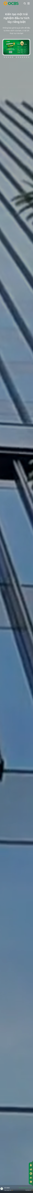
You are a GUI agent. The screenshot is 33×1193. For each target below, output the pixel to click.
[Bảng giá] (31, 1169)
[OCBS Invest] (31, 1173)
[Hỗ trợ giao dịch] (31, 1177)
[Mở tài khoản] (31, 1165)
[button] (4, 57)
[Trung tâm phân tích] (31, 1182)
